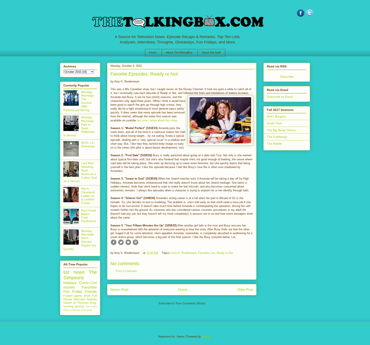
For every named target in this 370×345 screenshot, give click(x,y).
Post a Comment (126, 271)
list (213, 252)
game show (82, 295)
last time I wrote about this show (157, 120)
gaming (79, 306)
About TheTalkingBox (179, 52)
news (79, 272)
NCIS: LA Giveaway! (88, 144)
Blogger (206, 336)
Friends (91, 292)
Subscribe (287, 76)
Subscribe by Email (280, 96)
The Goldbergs (277, 136)
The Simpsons (80, 275)
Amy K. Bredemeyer (183, 252)
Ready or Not (225, 252)
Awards (92, 299)
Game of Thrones (75, 302)
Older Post (245, 289)
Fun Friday (72, 292)
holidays (70, 283)
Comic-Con (88, 283)
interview (79, 299)
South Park (274, 123)
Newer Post (119, 289)
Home (153, 52)
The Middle (274, 143)
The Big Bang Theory (281, 130)
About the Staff (211, 52)
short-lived (86, 310)
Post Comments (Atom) (190, 303)
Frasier (68, 295)
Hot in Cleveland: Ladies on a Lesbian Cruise (88, 196)
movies (69, 287)
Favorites (204, 252)
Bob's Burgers (276, 116)
